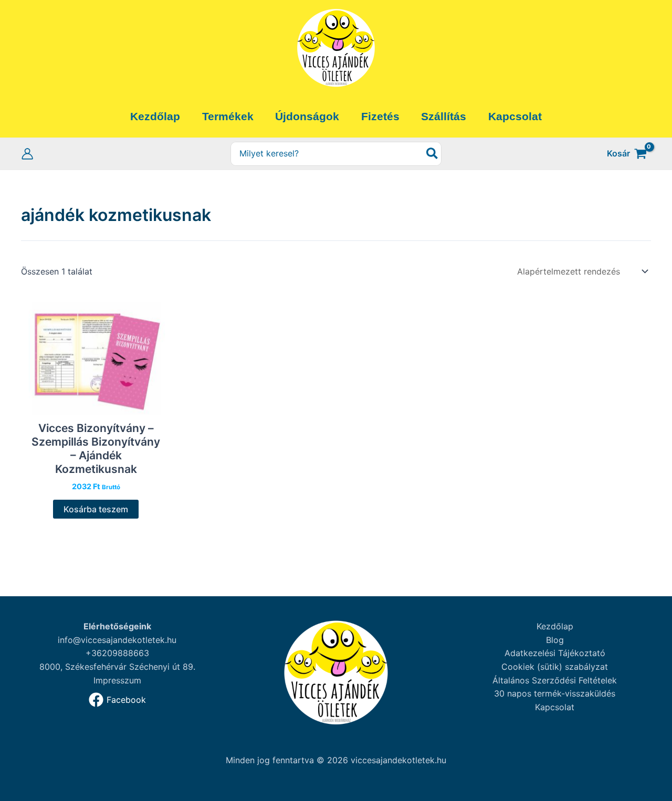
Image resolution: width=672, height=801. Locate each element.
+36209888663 (117, 653)
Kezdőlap (555, 626)
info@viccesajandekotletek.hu (117, 640)
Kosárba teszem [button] (96, 509)
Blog (555, 640)
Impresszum (117, 680)
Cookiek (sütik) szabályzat (554, 666)
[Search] (432, 154)
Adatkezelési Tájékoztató (555, 653)
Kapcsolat (554, 707)
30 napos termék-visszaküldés (554, 693)
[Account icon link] (27, 153)
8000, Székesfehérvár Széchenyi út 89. (117, 666)
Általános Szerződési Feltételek (554, 680)
